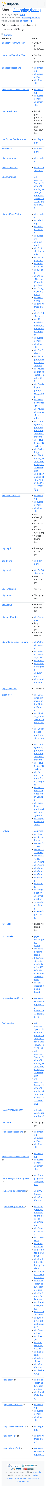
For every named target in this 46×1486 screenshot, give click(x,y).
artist (8, 1379)
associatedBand (11, 67)
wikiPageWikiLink (12, 214)
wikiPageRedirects (15, 1190)
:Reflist (39, 660)
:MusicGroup (38, 905)
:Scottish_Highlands (39, 251)
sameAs (7, 936)
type (5, 831)
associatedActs (11, 495)
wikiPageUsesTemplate (15, 642)
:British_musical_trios (39, 402)
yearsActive (9, 688)
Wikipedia (37, 1472)
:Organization (39, 914)
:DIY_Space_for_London (39, 1296)
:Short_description (39, 666)
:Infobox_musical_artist (38, 654)
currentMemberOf (15, 1426)
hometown (9, 158)
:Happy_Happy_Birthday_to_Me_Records (39, 1212)
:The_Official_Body (39, 306)
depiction (8, 1023)
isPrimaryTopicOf (12, 1109)
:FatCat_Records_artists (39, 442)
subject (7, 694)
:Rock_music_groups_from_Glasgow (39, 778)
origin (7, 604)
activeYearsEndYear (13, 42)
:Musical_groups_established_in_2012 (39, 374)
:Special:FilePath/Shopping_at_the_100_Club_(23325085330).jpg (39, 1063)
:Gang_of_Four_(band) (39, 291)
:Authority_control (39, 645)
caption (7, 548)
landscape (9, 588)
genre (7, 148)
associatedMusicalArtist (15, 89)
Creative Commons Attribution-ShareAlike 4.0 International (23, 1478)
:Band (38, 868)
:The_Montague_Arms (38, 1345)
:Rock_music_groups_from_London (39, 793)
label (6, 570)
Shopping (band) (27, 9)
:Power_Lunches (38, 229)
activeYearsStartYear (14, 55)
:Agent (38, 834)
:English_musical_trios (39, 821)
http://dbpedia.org (31, 17)
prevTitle (10, 1435)
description (9, 111)
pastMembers (11, 617)
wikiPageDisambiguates (15, 1178)
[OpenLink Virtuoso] (13, 1465)
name (7, 595)
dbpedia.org (26, 20)
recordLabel (10, 167)
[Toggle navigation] (40, 3)
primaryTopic (12, 1448)
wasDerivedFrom (12, 998)
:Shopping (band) (38, 951)
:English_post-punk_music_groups (39, 390)
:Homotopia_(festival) (39, 1252)
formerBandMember (14, 139)
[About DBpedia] (10, 4)
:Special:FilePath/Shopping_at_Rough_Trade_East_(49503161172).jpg (39, 1035)
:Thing (38, 831)
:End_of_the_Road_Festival (39, 1274)
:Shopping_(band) (39, 1113)
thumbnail (9, 176)
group (22, 14)
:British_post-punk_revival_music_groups (39, 809)
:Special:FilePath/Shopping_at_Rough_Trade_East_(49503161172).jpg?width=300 (39, 192)
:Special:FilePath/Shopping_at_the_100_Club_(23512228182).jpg (39, 1091)
